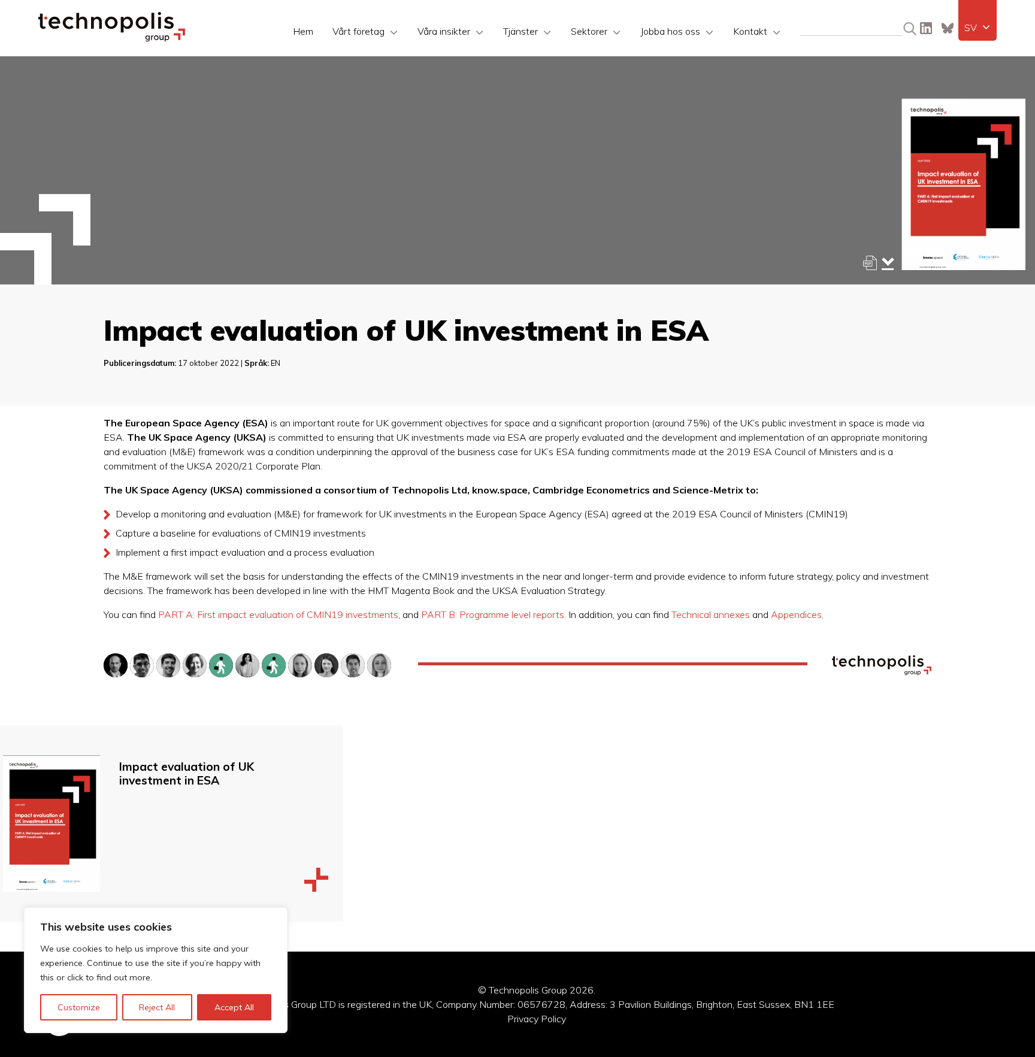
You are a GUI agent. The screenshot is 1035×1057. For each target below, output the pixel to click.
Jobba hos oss (670, 31)
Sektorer (589, 31)
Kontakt (750, 31)
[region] (156, 970)
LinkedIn (926, 28)
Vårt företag (358, 31)
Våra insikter (443, 31)
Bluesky (948, 28)
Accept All (234, 1007)
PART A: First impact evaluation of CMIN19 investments (278, 614)
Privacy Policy (536, 1019)
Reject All (157, 1007)
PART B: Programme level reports (492, 614)
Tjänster (520, 31)
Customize (79, 1007)
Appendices (796, 614)
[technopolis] (111, 38)
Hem (303, 31)
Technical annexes (710, 614)
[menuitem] (977, 27)
